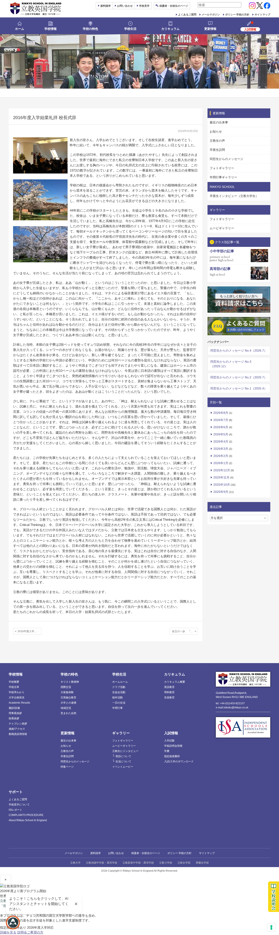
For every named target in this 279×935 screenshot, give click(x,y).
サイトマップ (262, 14)
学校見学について (19, 804)
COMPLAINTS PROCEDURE (26, 815)
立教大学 (75, 862)
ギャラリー (121, 733)
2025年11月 (221, 477)
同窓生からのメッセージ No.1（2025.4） (238, 388)
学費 (166, 751)
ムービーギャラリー (124, 745)
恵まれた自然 (68, 713)
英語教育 (169, 687)
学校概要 (14, 681)
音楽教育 (169, 697)
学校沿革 (14, 687)
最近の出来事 (219, 122)
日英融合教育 (68, 697)
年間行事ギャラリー (223, 177)
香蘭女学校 (202, 862)
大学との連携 (68, 702)
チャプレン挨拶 (18, 723)
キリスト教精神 (70, 681)
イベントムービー (122, 766)
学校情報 (50, 28)
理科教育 (169, 692)
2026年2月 (220, 456)
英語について (123, 756)
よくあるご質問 (187, 14)
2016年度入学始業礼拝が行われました (29, 631)
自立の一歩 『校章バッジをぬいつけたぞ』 (185, 631)
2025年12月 (221, 470)
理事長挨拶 (15, 713)
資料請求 (95, 853)
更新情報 (210, 28)
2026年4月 (220, 441)
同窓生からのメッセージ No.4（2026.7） (238, 350)
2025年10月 (221, 484)
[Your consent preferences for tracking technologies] (271, 927)
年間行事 (117, 707)
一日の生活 (118, 702)
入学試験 (169, 740)
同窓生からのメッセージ (226, 159)
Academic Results (19, 702)
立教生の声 (217, 140)
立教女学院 (184, 862)
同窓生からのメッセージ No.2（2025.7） (238, 377)
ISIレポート (15, 809)
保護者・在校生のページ (145, 853)
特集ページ (67, 766)
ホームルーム (120, 681)
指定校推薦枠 (172, 756)
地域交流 (66, 707)
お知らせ (216, 131)
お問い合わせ (125, 5)
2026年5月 (220, 434)
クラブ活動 (118, 687)
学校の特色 (90, 28)
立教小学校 (165, 862)
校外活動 (117, 697)
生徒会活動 (118, 692)
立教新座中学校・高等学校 (138, 862)
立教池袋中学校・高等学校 (101, 862)
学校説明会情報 (173, 745)
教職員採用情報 (18, 734)
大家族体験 (67, 692)
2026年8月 (220, 412)
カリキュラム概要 (174, 681)
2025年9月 (220, 492)
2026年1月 (220, 463)
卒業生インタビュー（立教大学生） (234, 196)
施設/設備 (14, 707)
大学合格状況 (16, 697)
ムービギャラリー (222, 228)
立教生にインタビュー (125, 751)
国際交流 (66, 687)
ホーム (19, 28)
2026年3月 (220, 448)
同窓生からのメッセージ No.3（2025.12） (230, 364)
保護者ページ (173, 5)
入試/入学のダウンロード (179, 761)
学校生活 (130, 28)
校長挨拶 (14, 718)
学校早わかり (16, 692)
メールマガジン (211, 14)
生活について (123, 761)
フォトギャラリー (222, 168)
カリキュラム (170, 28)
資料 (105, 5)
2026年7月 (220, 420)
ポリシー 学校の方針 (237, 14)
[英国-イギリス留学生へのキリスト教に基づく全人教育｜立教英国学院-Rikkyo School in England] (36, 8)
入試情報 (171, 733)
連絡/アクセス (17, 728)
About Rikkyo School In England (28, 820)
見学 (144, 5)
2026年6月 (220, 427)
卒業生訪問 (217, 150)
